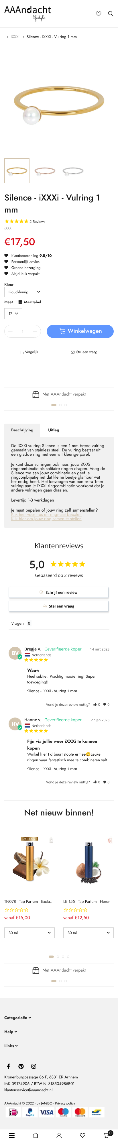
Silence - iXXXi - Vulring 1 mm (52, 690)
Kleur (8, 285)
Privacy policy (65, 1103)
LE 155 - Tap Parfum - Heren (86, 902)
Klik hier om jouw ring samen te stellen (46, 519)
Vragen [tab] (17, 623)
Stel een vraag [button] (61, 606)
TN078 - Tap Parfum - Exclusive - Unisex (37, 902)
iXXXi (16, 37)
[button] (54, 405)
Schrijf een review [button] (61, 592)
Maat (8, 302)
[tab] (22, 430)
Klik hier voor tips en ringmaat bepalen (46, 514)
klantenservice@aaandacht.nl (28, 1090)
